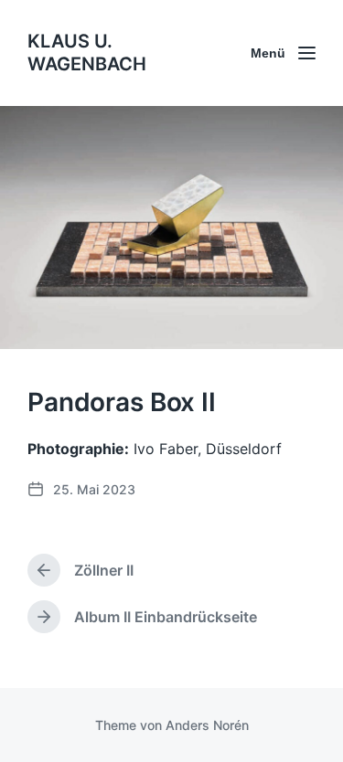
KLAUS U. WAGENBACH (86, 52)
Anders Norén (207, 725)
